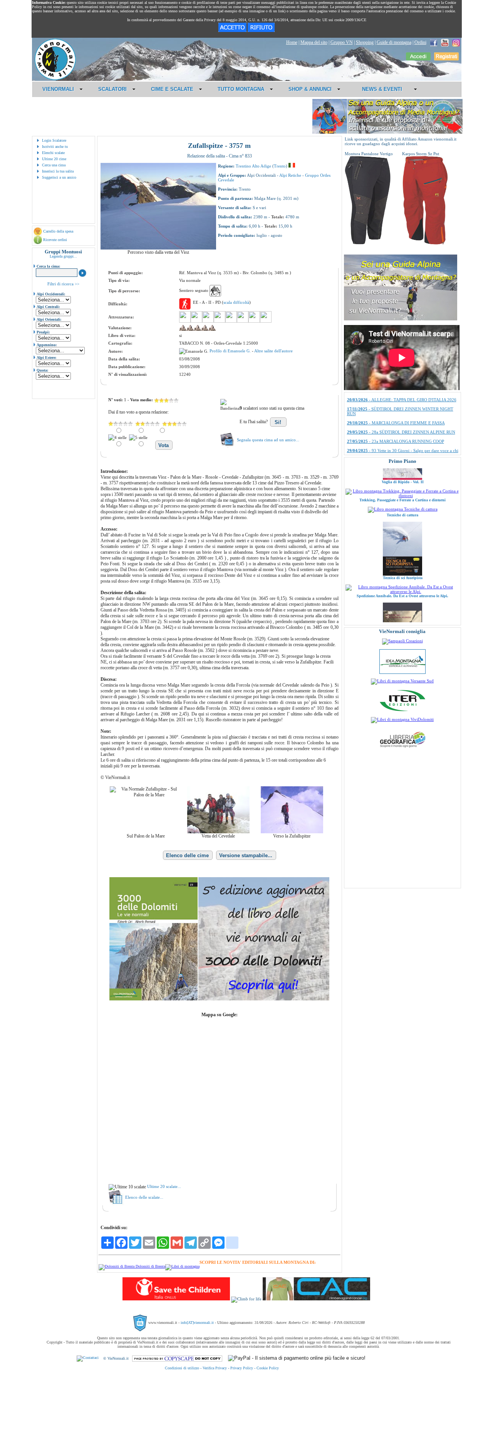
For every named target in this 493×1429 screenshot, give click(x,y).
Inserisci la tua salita (58, 171)
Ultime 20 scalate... (164, 1186)
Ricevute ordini (55, 240)
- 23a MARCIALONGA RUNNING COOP (395, 394)
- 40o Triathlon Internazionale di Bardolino (396, 417)
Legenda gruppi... (63, 256)
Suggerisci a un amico (59, 177)
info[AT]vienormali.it (197, 1322)
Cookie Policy (268, 1368)
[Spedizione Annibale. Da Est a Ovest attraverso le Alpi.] (402, 556)
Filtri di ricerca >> (63, 283)
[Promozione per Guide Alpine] (387, 132)
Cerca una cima (53, 165)
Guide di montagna (394, 42)
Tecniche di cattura (402, 479)
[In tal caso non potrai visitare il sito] (261, 30)
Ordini (420, 42)
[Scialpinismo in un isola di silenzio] (402, 619)
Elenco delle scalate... (144, 1197)
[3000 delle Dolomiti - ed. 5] (219, 999)
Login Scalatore (54, 140)
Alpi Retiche (290, 175)
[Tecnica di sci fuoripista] (402, 538)
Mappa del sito (313, 42)
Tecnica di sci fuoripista (402, 542)
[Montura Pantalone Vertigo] (368, 243)
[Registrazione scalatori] (446, 59)
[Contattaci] (88, 1358)
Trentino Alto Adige (253, 166)
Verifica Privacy (215, 1368)
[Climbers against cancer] (316, 1299)
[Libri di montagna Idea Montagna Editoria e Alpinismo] (402, 672)
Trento (280, 166)
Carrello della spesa (58, 231)
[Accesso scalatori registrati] (418, 59)
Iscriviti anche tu (55, 146)
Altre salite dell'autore (273, 350)
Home (291, 42)
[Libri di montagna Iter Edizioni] (402, 711)
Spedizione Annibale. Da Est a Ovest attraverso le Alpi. (402, 560)
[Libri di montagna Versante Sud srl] (402, 680)
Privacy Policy (241, 1368)
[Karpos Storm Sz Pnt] (425, 243)
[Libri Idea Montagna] (132, 1266)
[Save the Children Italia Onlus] (176, 1299)
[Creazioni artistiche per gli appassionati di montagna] (402, 640)
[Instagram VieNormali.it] (456, 42)
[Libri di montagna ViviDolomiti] (402, 719)
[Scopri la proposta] (400, 319)
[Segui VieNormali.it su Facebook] (434, 42)
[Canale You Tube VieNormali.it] (445, 42)
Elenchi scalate (53, 153)
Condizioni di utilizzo (182, 1368)
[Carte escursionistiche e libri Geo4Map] (402, 749)
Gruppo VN (341, 42)
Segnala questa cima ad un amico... (268, 439)
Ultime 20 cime (54, 159)
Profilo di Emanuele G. (231, 350)
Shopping (365, 42)
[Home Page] (55, 79)
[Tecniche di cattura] (402, 473)
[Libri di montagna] (182, 1266)
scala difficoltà (236, 302)
